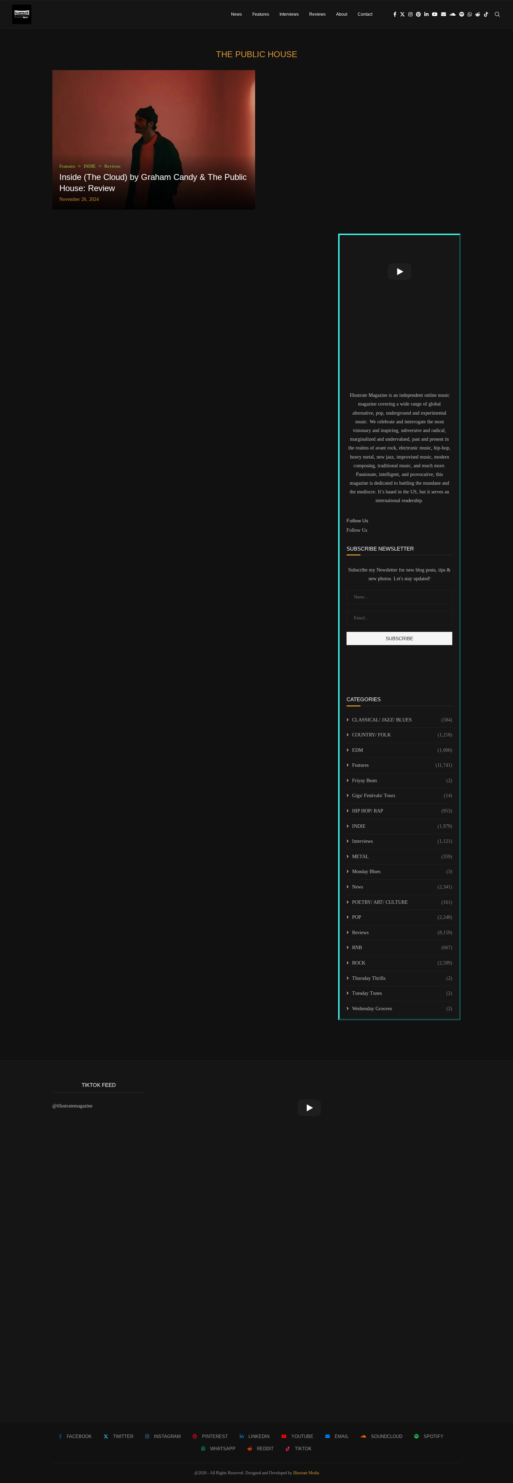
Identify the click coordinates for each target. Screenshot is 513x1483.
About (341, 14)
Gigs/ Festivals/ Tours (402, 795)
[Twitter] (402, 14)
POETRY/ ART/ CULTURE (402, 902)
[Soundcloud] (452, 14)
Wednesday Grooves (402, 1008)
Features (260, 14)
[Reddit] (477, 14)
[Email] (443, 14)
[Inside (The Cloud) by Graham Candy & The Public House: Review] (153, 140)
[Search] (497, 14)
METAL (402, 856)
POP (402, 917)
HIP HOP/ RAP (402, 811)
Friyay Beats (402, 780)
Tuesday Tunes (402, 993)
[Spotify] (461, 14)
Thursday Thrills (402, 978)
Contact (365, 14)
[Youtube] (435, 14)
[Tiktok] (486, 14)
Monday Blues (402, 871)
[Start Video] (399, 271)
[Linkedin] (426, 14)
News (236, 14)
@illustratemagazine (72, 1106)
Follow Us (357, 530)
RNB (402, 947)
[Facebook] (394, 14)
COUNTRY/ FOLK (402, 734)
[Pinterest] (418, 14)
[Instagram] (410, 14)
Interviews (289, 14)
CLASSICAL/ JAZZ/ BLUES (402, 719)
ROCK (402, 963)
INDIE (402, 826)
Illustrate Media (306, 1472)
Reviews (317, 14)
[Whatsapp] (470, 14)
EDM (402, 750)
